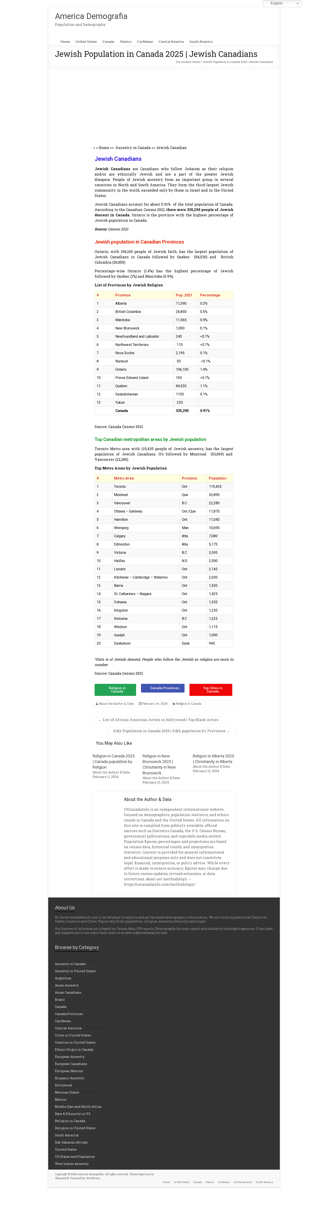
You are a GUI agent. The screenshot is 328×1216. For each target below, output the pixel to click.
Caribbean (145, 41)
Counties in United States (75, 1042)
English (276, 3)
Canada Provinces (69, 1014)
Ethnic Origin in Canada (74, 1049)
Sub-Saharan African (71, 1142)
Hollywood (63, 1085)
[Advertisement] (164, 102)
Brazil (60, 999)
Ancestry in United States (75, 971)
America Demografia (91, 16)
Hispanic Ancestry (69, 1078)
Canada (108, 41)
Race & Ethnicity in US (72, 1114)
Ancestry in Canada (133, 147)
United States (86, 41)
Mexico (125, 41)
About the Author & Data (116, 703)
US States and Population (75, 1156)
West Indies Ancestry (72, 1164)
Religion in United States (75, 1128)
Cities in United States (73, 1035)
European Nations (69, 1071)
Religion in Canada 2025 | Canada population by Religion (114, 761)
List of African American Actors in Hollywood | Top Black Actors (158, 719)
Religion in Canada (188, 703)
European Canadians (71, 1064)
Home (65, 41)
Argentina (63, 978)
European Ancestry (70, 1057)
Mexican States (67, 1092)
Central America (171, 41)
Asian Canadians (68, 992)
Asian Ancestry (67, 985)
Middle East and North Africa (78, 1106)
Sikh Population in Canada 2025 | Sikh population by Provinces (171, 730)
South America (200, 41)
